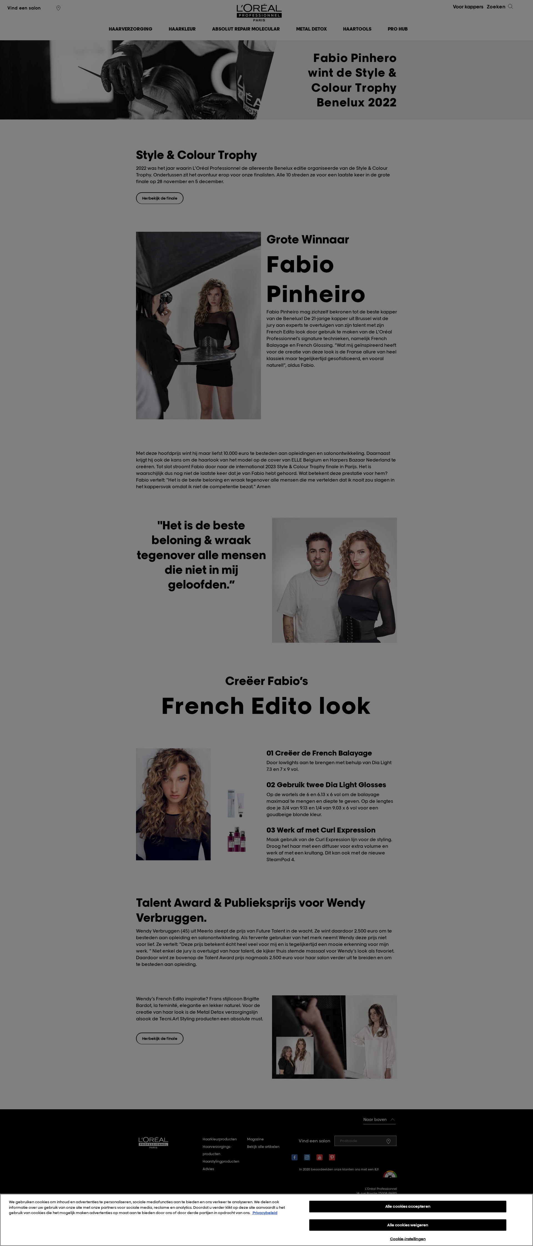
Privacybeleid (264, 1212)
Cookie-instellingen (408, 1239)
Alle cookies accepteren (407, 1206)
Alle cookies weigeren (407, 1225)
